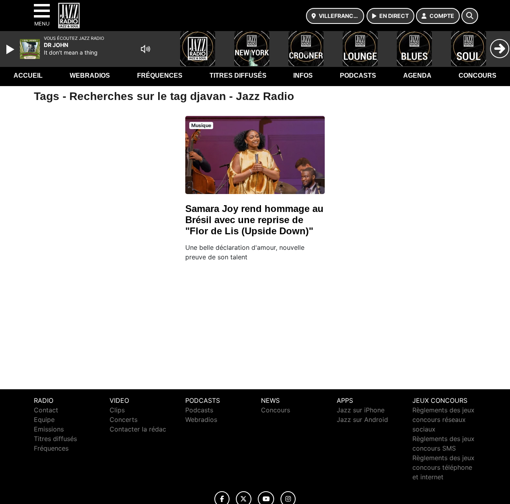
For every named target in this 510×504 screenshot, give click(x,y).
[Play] (11, 49)
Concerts (123, 420)
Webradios (90, 75)
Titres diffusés (238, 75)
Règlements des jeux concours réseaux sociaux (443, 419)
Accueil (28, 75)
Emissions (49, 429)
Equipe (44, 420)
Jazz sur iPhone (360, 410)
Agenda (417, 75)
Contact (46, 410)
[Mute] (145, 49)
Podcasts (358, 75)
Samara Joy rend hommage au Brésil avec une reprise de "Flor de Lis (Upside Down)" (254, 219)
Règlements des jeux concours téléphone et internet (443, 467)
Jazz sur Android (362, 420)
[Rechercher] (469, 16)
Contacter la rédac (138, 429)
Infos (303, 75)
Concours (477, 75)
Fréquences (159, 75)
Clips (117, 410)
